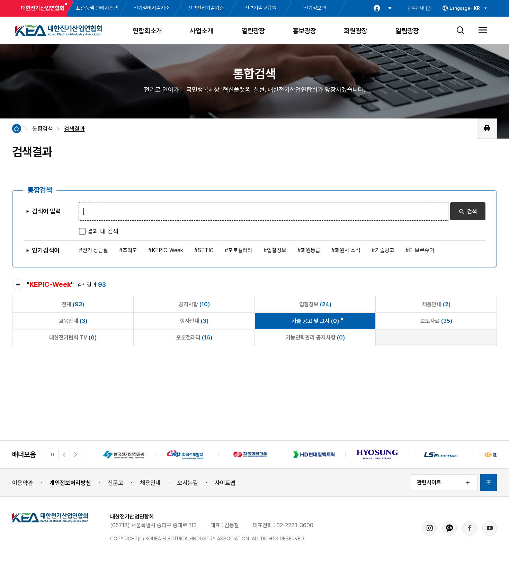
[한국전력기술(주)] (250, 454)
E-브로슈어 (421, 250)
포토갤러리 (240, 250)
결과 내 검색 (102, 231)
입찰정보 (276, 250)
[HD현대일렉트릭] (313, 454)
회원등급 (310, 250)
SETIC (206, 250)
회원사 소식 (347, 250)
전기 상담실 (95, 250)
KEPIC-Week (167, 250)
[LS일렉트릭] (440, 454)
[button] (64, 454)
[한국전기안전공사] (123, 454)
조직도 (130, 250)
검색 (471, 211)
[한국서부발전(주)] (187, 454)
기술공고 (384, 250)
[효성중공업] (377, 454)
